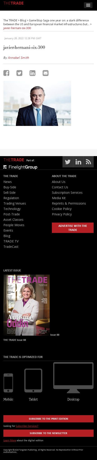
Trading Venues (14, 203)
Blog (6, 236)
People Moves (13, 225)
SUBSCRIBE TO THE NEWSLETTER (48, 433)
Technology (12, 209)
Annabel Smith (18, 57)
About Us (58, 182)
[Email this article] (45, 72)
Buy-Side (9, 187)
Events (8, 230)
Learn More (9, 440)
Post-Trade (11, 214)
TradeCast (10, 246)
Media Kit (59, 198)
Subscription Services (67, 192)
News (7, 182)
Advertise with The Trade (72, 227)
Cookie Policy (62, 209)
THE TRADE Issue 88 (14, 340)
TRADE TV (10, 241)
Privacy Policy (62, 214)
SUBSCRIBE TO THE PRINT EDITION (48, 418)
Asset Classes (13, 219)
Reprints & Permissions (69, 203)
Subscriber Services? (27, 426)
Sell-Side (9, 192)
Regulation (11, 198)
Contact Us (60, 187)
